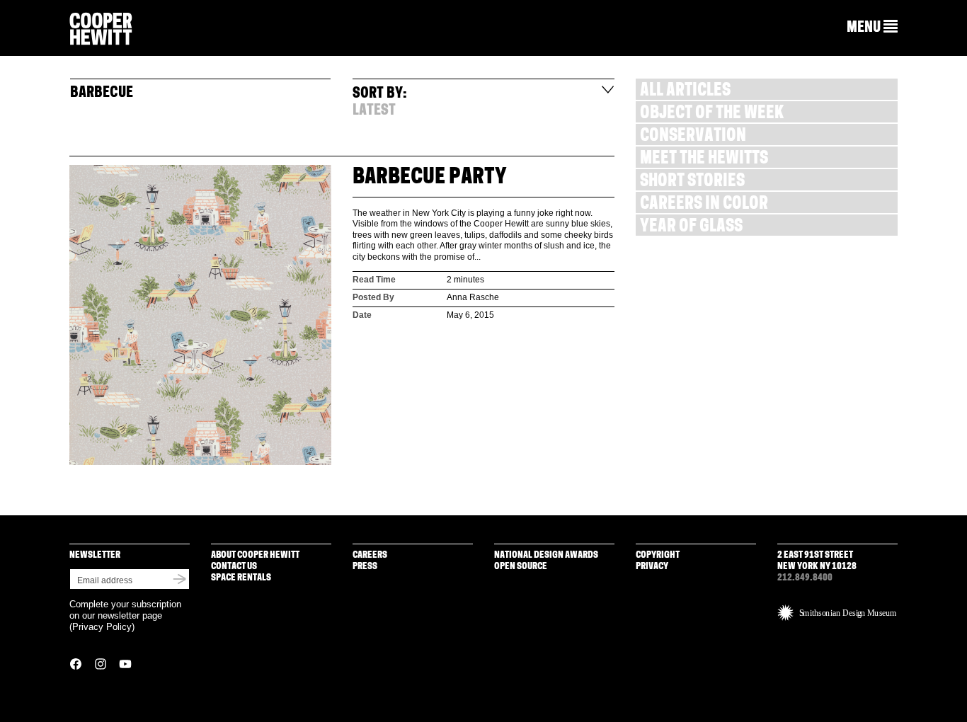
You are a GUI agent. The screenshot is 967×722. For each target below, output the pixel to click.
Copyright (658, 555)
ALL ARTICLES (685, 92)
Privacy (652, 566)
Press (365, 566)
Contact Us (234, 566)
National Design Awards (546, 555)
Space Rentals (241, 578)
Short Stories (692, 182)
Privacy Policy (102, 626)
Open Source (520, 566)
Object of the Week (712, 114)
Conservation (693, 137)
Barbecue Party (430, 178)
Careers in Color (704, 205)
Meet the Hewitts (704, 159)
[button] (872, 28)
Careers (370, 555)
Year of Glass (691, 227)
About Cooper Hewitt (255, 555)
